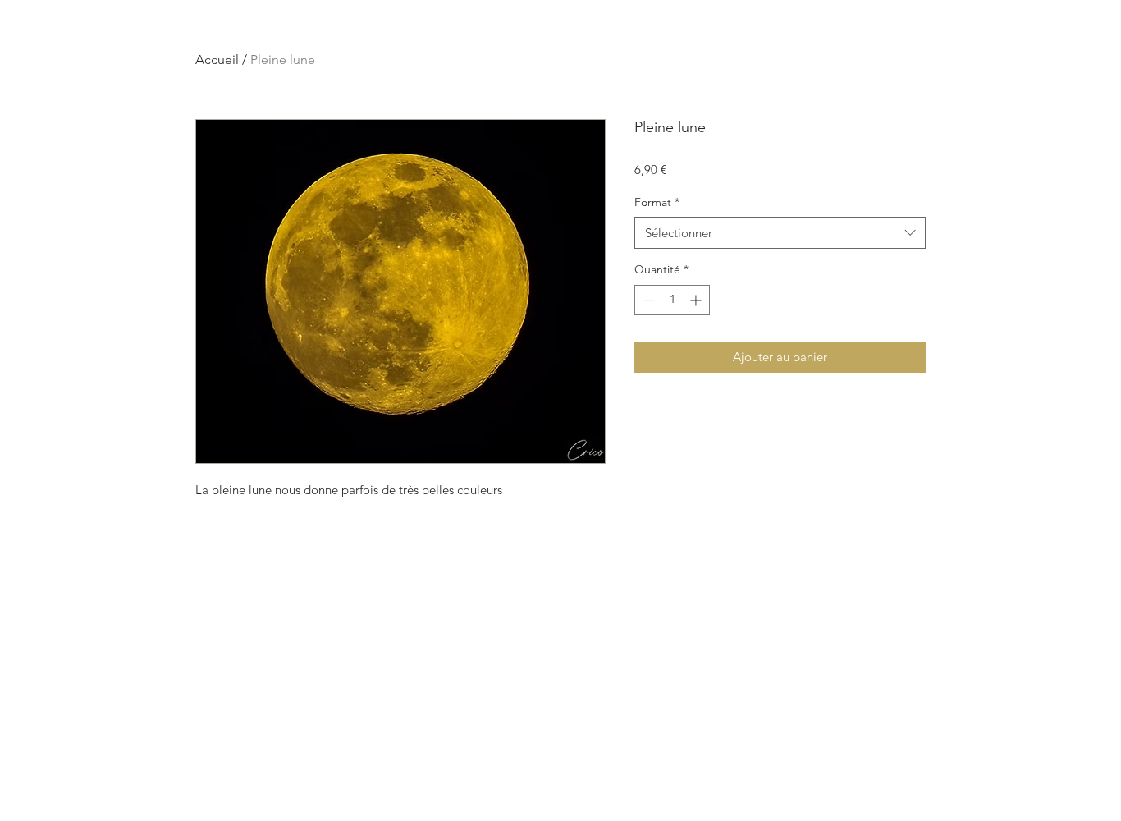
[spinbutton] (672, 300)
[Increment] (697, 300)
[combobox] (780, 233)
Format (656, 202)
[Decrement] (647, 300)
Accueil (217, 59)
